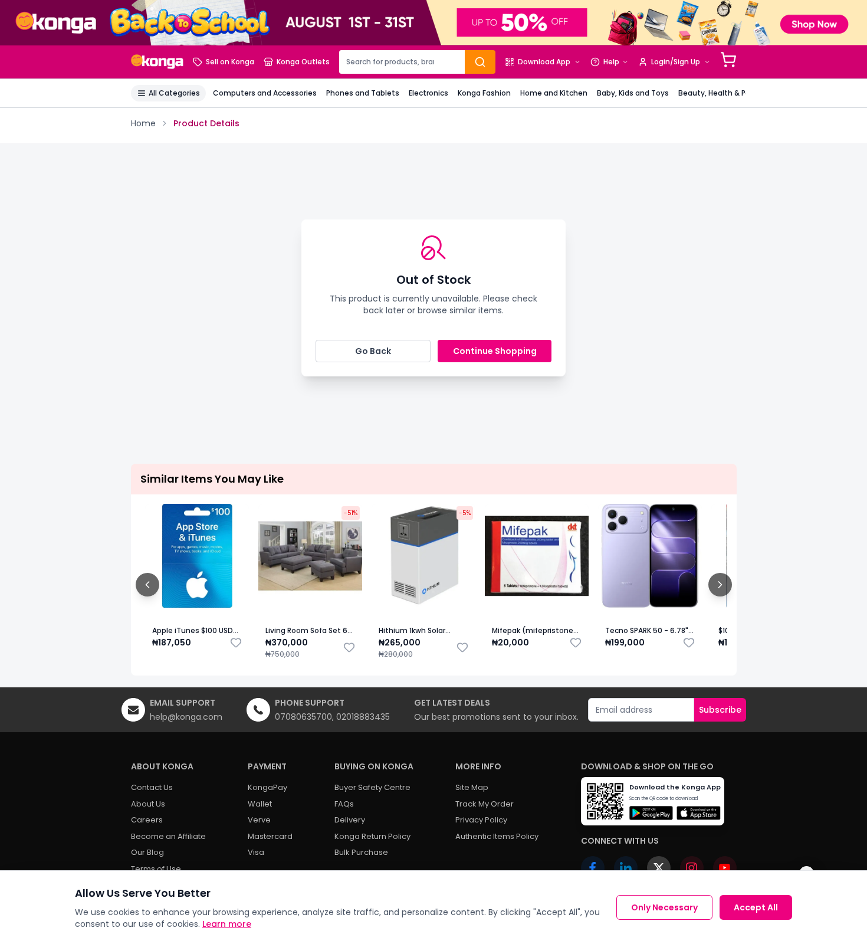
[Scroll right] (720, 584)
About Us (148, 803)
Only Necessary (664, 907)
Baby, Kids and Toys (633, 93)
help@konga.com (186, 717)
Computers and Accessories (265, 93)
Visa (256, 852)
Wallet (260, 803)
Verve (259, 819)
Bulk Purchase (361, 852)
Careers (147, 819)
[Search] (480, 62)
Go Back (373, 351)
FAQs (344, 803)
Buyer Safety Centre (372, 787)
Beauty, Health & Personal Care (735, 93)
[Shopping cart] (728, 59)
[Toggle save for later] (236, 642)
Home (143, 123)
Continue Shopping (495, 351)
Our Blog (147, 852)
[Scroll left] (147, 584)
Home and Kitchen (553, 93)
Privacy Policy (481, 819)
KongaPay (267, 787)
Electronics (428, 93)
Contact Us (152, 787)
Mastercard (270, 836)
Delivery (349, 819)
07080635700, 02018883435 (332, 717)
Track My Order (484, 803)
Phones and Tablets (362, 93)
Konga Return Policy (372, 836)
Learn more (226, 924)
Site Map (471, 787)
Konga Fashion (484, 93)
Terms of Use (156, 868)
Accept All (756, 907)
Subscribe (720, 710)
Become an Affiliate (168, 836)
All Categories (174, 93)
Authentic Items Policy (496, 836)
